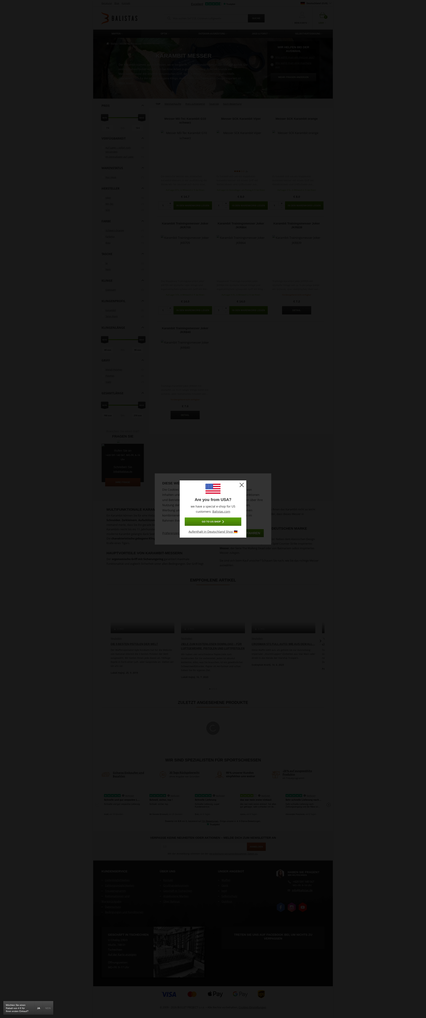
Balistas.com (221, 511)
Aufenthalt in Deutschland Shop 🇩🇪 (213, 532)
